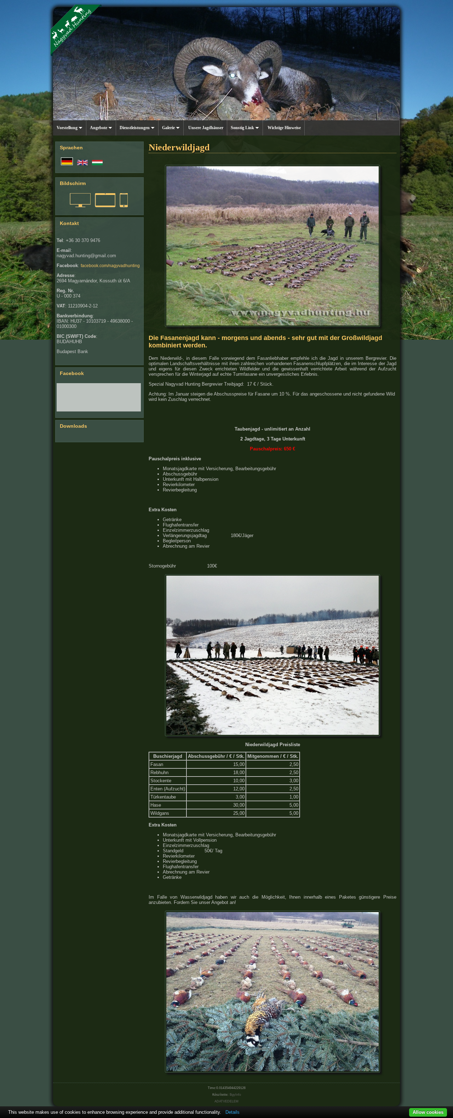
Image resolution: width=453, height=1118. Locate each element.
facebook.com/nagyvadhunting (110, 265)
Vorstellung (68, 127)
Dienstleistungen (135, 127)
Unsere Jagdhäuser (205, 127)
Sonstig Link (243, 127)
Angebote (99, 127)
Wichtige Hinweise (283, 127)
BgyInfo (235, 1094)
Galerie (169, 127)
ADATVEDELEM (226, 1101)
